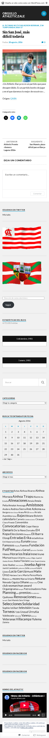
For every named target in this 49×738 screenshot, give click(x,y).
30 (12, 455)
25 (24, 449)
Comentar (37, 194)
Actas (16, 490)
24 (18, 449)
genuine (33, 550)
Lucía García (18, 571)
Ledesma (21, 568)
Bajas (21, 515)
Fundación (36, 545)
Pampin (20, 589)
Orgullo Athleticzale (13, 15)
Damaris (7, 530)
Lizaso (5, 571)
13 (37, 437)
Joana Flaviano (21, 560)
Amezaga (21, 505)
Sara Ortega (24, 600)
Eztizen (34, 542)
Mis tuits (6, 214)
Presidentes (35, 593)
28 (43, 449)
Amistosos (34, 504)
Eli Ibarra (37, 534)
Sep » (9, 459)
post (17, 593)
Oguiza (15, 582)
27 (37, 449)
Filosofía (17, 546)
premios (25, 592)
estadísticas (38, 538)
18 (24, 443)
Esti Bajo (17, 542)
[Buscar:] (24, 382)
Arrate (37, 512)
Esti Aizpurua (8, 542)
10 (18, 437)
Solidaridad (30, 604)
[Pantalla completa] (43, 715)
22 (5, 449)
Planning (9, 592)
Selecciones (12, 603)
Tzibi (17, 612)
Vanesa (26, 615)
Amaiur (12, 505)
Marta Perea (29, 575)
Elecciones (16, 534)
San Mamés (13, 600)
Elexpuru (27, 534)
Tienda (35, 608)
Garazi (26, 549)
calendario (9, 519)
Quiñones (7, 597)
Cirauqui (39, 519)
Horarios (16, 554)
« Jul (4, 459)
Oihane (24, 582)
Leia (27, 568)
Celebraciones (30, 520)
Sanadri (5, 600)
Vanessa (33, 616)
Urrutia (34, 612)
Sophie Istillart (10, 607)
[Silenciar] (39, 715)
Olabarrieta (33, 582)
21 (43, 443)
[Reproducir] (6, 715)
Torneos (8, 611)
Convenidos (21, 522)
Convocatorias (13, 526)
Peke (43, 589)
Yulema (36, 619)
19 (31, 443)
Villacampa (23, 619)
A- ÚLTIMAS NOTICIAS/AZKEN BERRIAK (20, 25)
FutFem (8, 549)
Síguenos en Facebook (14, 653)
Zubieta (5, 622)
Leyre (39, 568)
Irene (33, 554)
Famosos (8, 545)
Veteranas (9, 619)
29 (5, 455)
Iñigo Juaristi (36, 558)
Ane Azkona (33, 509)
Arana (21, 512)
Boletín (38, 515)
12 (31, 437)
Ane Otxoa (14, 512)
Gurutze (40, 550)
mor (11, 579)
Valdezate (8, 615)
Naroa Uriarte (28, 578)
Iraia (26, 554)
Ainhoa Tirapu (23, 496)
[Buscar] (43, 382)
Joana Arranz (7, 561)
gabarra (19, 550)
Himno (6, 554)
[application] (24, 705)
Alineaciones (17, 500)
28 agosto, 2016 (15, 42)
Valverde (18, 616)
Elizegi (6, 538)
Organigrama (10, 588)
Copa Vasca (32, 526)
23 (12, 449)
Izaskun (28, 558)
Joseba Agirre (34, 564)
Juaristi (5, 568)
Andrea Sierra (18, 508)
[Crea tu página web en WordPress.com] (24, 3)
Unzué (24, 612)
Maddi (30, 571)
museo (16, 578)
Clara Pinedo (8, 522)
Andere (6, 509)
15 (5, 443)
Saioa (38, 597)
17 (18, 443)
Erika (27, 538)
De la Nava (20, 530)
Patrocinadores (32, 588)
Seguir (8, 305)
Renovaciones (25, 597)
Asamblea (7, 516)
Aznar (14, 516)
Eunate (25, 541)
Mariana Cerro (15, 575)
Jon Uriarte (20, 565)
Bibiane (29, 515)
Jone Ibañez (8, 564)
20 (37, 443)
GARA (13, 98)
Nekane (40, 578)
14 (43, 437)
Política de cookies (26, 728)
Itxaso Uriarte (18, 557)
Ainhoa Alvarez (27, 490)
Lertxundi (33, 568)
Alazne (37, 497)
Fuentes (24, 545)
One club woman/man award (22, 583)
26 (31, 449)
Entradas (16, 538)
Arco (26, 512)
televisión (25, 607)
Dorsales (30, 530)
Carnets (20, 519)
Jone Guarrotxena (37, 561)
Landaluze (13, 568)
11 (24, 437)
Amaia (31, 501)
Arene (32, 512)
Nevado (6, 582)
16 (12, 443)
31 (18, 455)
